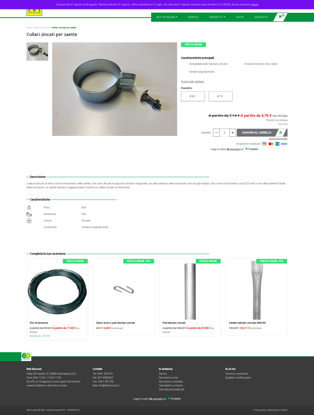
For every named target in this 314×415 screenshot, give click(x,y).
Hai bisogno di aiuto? (278, 138)
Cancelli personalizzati (171, 389)
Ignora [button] (254, 4)
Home (29, 27)
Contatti (261, 17)
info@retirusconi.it (108, 385)
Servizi (193, 17)
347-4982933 (105, 377)
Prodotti (216, 17)
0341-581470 (105, 373)
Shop (240, 17)
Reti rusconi (165, 17)
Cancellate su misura (171, 385)
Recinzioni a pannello (171, 381)
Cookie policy (273, 410)
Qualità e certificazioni (238, 377)
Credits (284, 410)
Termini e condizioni (236, 373)
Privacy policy (259, 410)
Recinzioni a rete (42, 27)
